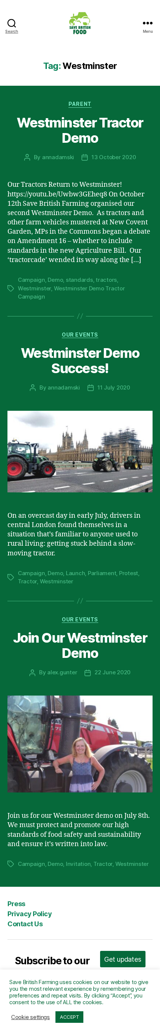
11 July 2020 (113, 387)
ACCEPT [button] (69, 1017)
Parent (79, 104)
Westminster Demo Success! (80, 360)
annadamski (58, 157)
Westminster (34, 288)
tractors (106, 279)
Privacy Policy (29, 914)
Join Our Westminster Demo (80, 645)
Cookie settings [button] (30, 1017)
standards (79, 279)
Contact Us (24, 924)
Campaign (31, 279)
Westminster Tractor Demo (80, 130)
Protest (128, 573)
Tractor (27, 581)
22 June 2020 (113, 672)
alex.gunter (62, 672)
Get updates (122, 959)
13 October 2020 (114, 157)
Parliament (102, 573)
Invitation (78, 863)
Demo (55, 279)
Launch (75, 573)
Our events (80, 334)
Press (16, 904)
